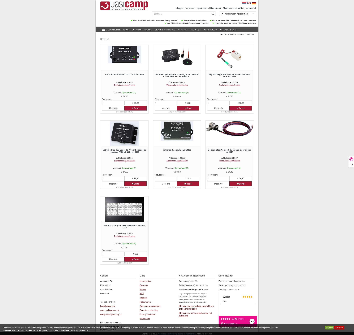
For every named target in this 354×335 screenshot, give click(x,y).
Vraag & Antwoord (165, 29)
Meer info (113, 108)
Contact (183, 29)
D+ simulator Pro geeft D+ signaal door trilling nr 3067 (229, 150)
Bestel (136, 108)
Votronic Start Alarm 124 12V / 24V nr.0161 (124, 74)
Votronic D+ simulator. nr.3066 (177, 149)
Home (126, 29)
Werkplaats (210, 29)
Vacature (196, 29)
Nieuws (148, 29)
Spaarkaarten (203, 8)
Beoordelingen (228, 29)
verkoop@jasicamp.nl (109, 310)
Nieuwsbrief (251, 8)
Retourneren (215, 8)
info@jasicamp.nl (107, 306)
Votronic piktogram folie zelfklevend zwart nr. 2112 (124, 226)
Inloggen (179, 8)
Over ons (136, 29)
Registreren (190, 8)
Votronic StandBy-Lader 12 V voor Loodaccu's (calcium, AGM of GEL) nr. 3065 (124, 150)
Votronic (240, 34)
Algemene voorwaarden (233, 8)
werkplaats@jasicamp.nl (110, 314)
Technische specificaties (124, 85)
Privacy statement (147, 314)
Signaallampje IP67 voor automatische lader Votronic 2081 (229, 75)
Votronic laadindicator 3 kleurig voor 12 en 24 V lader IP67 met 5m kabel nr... (177, 75)
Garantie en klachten (149, 310)
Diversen (250, 34)
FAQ (142, 293)
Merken (231, 34)
